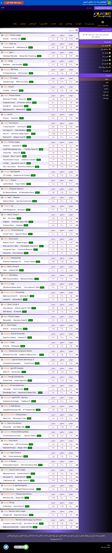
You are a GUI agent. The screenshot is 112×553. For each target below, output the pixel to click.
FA (3, 8)
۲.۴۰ (71, 134)
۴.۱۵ (71, 473)
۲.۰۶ (53, 222)
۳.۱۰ (62, 118)
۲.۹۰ (53, 109)
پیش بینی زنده (89, 24)
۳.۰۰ (53, 234)
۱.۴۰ (71, 498)
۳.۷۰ (62, 102)
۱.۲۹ (53, 308)
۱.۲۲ (71, 73)
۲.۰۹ (53, 64)
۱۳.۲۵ (71, 39)
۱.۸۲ (53, 418)
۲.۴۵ (70, 234)
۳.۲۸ (62, 134)
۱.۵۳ (53, 410)
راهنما (15, 24)
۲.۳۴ (53, 372)
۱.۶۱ (53, 246)
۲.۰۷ (53, 363)
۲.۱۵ (53, 137)
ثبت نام (89, 8)
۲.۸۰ (71, 137)
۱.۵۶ (71, 47)
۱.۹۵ (71, 296)
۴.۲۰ (62, 527)
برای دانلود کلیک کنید (13, 2)
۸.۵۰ (70, 308)
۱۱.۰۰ (53, 73)
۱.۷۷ (53, 160)
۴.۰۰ (62, 56)
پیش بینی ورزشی (102, 25)
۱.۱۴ (53, 355)
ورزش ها (107, 42)
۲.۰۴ (71, 130)
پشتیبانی (23, 24)
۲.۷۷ (70, 329)
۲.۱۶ (53, 279)
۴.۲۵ (62, 47)
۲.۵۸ (70, 90)
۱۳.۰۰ (71, 355)
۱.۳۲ (71, 149)
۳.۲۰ (62, 175)
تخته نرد (53, 24)
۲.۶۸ (70, 311)
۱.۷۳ (53, 477)
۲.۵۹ (70, 346)
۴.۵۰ (62, 149)
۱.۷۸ (53, 249)
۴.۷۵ (62, 156)
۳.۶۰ (70, 106)
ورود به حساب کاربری (103, 8)
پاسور (60, 24)
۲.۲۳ (70, 270)
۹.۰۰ (53, 163)
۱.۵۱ (53, 146)
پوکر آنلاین (69, 24)
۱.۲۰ (53, 39)
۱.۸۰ (53, 389)
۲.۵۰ (53, 225)
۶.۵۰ (62, 39)
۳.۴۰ (62, 64)
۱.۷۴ (53, 56)
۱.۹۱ (53, 167)
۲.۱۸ (53, 346)
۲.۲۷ (70, 109)
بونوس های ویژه (105, 547)
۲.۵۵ (53, 134)
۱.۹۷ (53, 489)
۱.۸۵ (53, 99)
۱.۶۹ (71, 515)
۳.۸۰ (70, 82)
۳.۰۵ (53, 130)
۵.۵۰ (53, 47)
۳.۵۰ (62, 99)
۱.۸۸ (53, 106)
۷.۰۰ (53, 149)
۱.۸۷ (53, 299)
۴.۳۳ (71, 56)
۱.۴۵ (71, 127)
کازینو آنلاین (32, 24)
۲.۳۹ (53, 480)
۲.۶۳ (53, 311)
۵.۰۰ (53, 102)
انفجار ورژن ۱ (43, 24)
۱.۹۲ (53, 82)
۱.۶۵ (71, 102)
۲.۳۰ (53, 118)
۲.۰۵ (53, 184)
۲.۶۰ (53, 90)
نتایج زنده (78, 24)
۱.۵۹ (53, 192)
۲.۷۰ (71, 320)
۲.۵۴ (53, 261)
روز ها (108, 75)
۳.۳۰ (62, 82)
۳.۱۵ (71, 118)
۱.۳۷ (71, 427)
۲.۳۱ (53, 523)
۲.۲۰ (53, 337)
